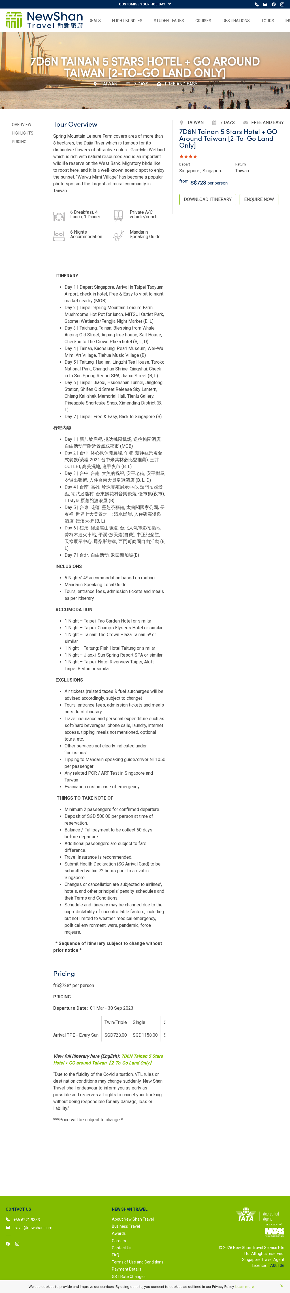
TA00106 (276, 1265)
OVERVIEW (21, 124)
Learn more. (245, 1286)
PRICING (19, 141)
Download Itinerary (208, 199)
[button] (163, 1209)
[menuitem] (94, 20)
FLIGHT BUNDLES (127, 20)
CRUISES (203, 20)
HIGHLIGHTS (22, 133)
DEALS (95, 20)
